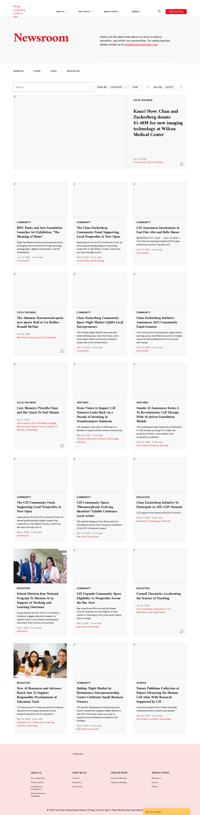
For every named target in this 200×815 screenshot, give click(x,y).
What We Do (84, 12)
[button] (118, 87)
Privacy (92, 810)
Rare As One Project (27, 426)
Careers (135, 12)
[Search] (159, 11)
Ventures (81, 442)
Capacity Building (119, 782)
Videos (53, 71)
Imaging (52, 423)
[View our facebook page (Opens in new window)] (88, 753)
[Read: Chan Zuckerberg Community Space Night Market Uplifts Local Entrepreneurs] (100, 314)
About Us (60, 12)
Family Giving (97, 260)
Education (91, 438)
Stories (36, 71)
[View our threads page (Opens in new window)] (102, 753)
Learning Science (156, 612)
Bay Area (21, 337)
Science (42, 426)
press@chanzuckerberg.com (141, 44)
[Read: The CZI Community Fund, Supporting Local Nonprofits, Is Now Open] (40, 500)
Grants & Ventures (119, 778)
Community (139, 162)
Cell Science (23, 423)
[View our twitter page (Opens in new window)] (117, 753)
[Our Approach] (19, 11)
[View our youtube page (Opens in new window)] (124, 753)
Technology (32, 429)
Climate (81, 438)
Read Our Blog (176, 11)
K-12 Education (36, 722)
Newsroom (18, 71)
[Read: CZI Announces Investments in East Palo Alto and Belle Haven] (159, 224)
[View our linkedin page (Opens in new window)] (110, 753)
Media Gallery (73, 71)
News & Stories (111, 12)
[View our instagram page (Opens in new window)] (95, 753)
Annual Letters (37, 782)
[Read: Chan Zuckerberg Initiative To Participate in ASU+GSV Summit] (159, 500)
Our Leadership (38, 778)
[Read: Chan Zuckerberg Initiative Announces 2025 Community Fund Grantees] (159, 314)
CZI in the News (155, 162)
